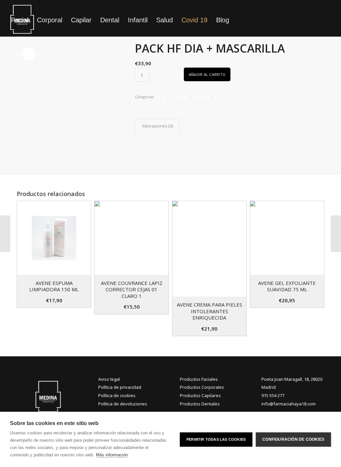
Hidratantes (180, 96)
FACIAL (162, 96)
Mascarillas (201, 96)
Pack (217, 96)
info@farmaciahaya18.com (288, 404)
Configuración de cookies (293, 439)
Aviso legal (109, 379)
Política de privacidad (119, 387)
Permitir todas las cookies (216, 439)
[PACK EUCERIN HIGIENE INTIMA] (336, 233)
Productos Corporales (202, 387)
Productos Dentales (200, 404)
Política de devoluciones (122, 404)
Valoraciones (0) (157, 126)
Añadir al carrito (207, 74)
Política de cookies (117, 395)
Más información (112, 454)
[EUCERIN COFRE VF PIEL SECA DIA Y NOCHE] (5, 233)
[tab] (157, 126)
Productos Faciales (199, 379)
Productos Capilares (200, 395)
